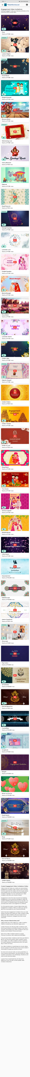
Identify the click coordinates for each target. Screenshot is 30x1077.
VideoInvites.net (13, 5)
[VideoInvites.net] (5, 4)
